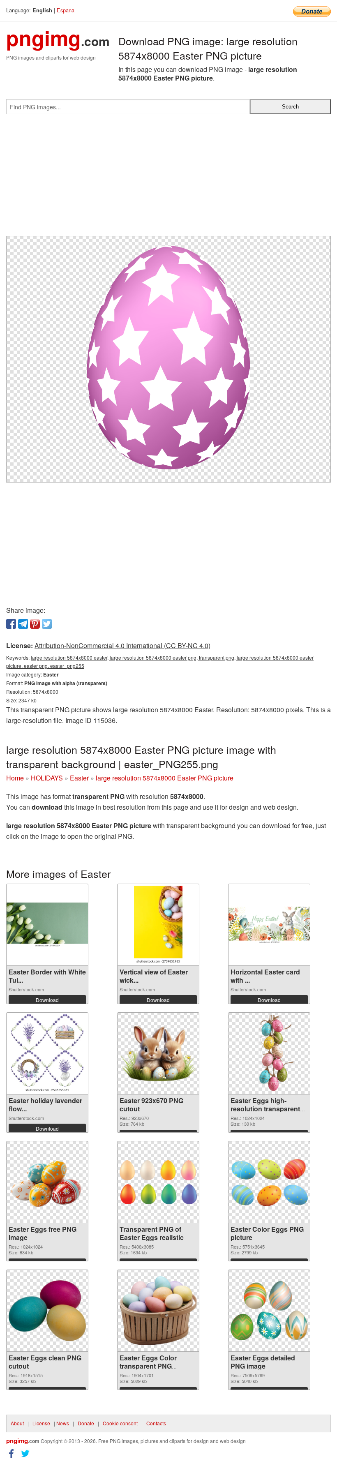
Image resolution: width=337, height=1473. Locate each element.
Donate (86, 1423)
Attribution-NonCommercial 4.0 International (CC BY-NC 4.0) (122, 645)
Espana (65, 10)
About (17, 1423)
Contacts (156, 1423)
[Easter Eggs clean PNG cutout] (47, 1310)
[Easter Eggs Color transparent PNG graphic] (158, 1310)
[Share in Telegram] (23, 624)
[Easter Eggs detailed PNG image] (269, 1310)
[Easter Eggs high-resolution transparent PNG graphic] (269, 1053)
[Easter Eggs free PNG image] (47, 1182)
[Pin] (35, 624)
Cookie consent (120, 1423)
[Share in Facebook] (11, 624)
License (41, 1423)
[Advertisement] (168, 178)
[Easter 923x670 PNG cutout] (158, 1053)
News (62, 1423)
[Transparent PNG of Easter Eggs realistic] (158, 1182)
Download (47, 999)
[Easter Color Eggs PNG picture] (269, 1182)
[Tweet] (47, 624)
